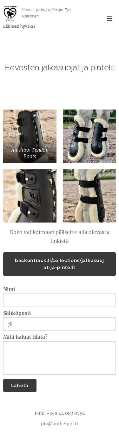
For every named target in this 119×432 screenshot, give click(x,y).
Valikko (109, 18)
